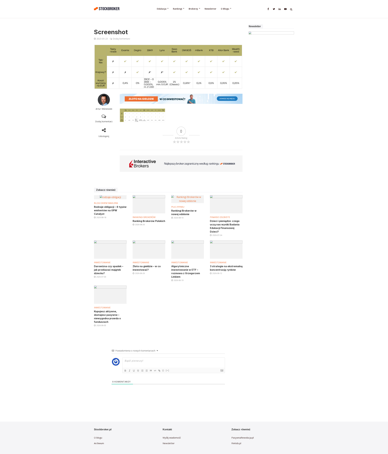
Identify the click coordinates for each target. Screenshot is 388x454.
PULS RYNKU (177, 206)
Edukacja (161, 8)
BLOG (97, 203)
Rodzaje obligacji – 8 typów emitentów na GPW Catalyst (110, 210)
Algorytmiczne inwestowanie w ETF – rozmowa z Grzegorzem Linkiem (185, 271)
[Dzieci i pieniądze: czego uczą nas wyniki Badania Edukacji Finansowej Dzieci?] (226, 204)
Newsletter (210, 8)
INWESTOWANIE (102, 262)
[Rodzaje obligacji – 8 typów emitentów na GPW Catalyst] (110, 197)
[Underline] (134, 370)
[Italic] (129, 370)
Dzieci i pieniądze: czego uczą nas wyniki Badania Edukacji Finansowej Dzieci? (224, 226)
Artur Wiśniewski (104, 108)
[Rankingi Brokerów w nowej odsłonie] (187, 198)
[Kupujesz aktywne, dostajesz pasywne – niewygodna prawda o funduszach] (110, 294)
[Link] (159, 370)
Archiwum (99, 443)
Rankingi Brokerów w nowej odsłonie (184, 212)
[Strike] (138, 370)
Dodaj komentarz (121, 38)
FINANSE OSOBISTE (220, 217)
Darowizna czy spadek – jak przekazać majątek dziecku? (108, 270)
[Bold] (125, 370)
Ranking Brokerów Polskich (149, 221)
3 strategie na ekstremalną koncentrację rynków (226, 268)
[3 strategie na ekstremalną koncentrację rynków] (226, 249)
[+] (167, 370)
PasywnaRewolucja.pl (242, 437)
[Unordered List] (146, 370)
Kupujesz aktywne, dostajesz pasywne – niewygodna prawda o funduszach (107, 316)
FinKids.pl (236, 443)
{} (163, 370)
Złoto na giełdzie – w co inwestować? (147, 268)
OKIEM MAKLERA (109, 203)
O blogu (98, 437)
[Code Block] (155, 370)
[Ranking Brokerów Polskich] (149, 204)
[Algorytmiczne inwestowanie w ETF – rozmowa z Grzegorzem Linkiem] (187, 249)
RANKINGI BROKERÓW (144, 217)
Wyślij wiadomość (172, 437)
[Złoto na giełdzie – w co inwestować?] (149, 249)
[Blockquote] (151, 370)
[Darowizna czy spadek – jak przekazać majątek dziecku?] (110, 249)
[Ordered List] (142, 370)
